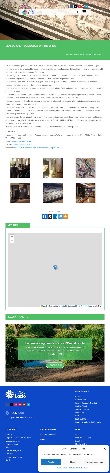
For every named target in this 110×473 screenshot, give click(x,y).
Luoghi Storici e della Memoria (88, 422)
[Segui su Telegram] (86, 6)
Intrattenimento (12, 444)
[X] (49, 216)
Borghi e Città (81, 400)
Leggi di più (55, 365)
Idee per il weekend (48, 434)
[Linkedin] (55, 216)
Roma (77, 396)
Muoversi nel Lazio (83, 438)
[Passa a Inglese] (23, 7)
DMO (8, 460)
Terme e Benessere (14, 457)
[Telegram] (60, 216)
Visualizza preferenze (95, 462)
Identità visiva (81, 444)
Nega (72, 462)
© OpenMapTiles (72, 306)
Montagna (79, 412)
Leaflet (45, 306)
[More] (65, 216)
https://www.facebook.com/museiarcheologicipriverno (36, 148)
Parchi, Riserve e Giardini (86, 403)
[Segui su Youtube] (83, 6)
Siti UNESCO (80, 419)
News (77, 434)
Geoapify (61, 306)
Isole (77, 416)
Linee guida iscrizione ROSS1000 (20, 417)
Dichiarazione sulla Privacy (78, 468)
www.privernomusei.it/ (23, 144)
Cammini (9, 454)
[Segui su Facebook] (71, 6)
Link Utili (78, 441)
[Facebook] (44, 216)
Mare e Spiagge (82, 409)
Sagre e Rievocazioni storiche (18, 438)
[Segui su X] (75, 6)
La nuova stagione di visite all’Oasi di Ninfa (55, 343)
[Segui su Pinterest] (20, 404)
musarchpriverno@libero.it (22, 141)
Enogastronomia (12, 441)
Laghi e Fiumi (81, 406)
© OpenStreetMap (85, 306)
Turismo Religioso (13, 450)
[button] (104, 448)
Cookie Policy (62, 468)
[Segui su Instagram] (79, 6)
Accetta (51, 462)
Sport (8, 447)
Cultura (9, 434)
